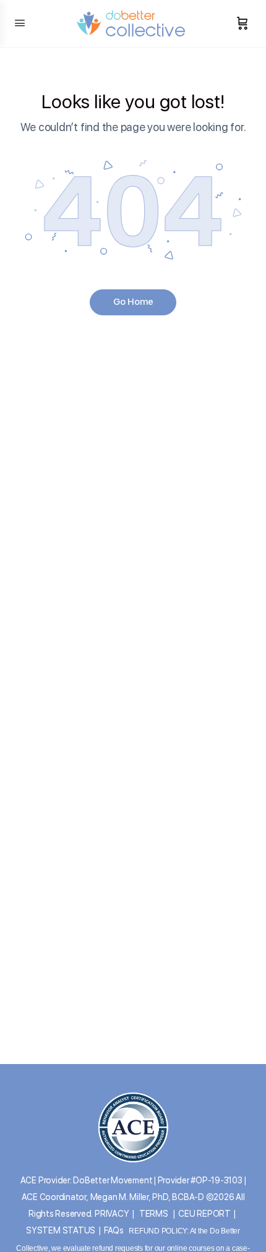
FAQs (114, 1230)
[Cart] (242, 23)
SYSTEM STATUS (60, 1230)
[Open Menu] (19, 22)
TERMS (153, 1214)
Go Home (133, 301)
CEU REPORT (204, 1214)
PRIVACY (112, 1214)
